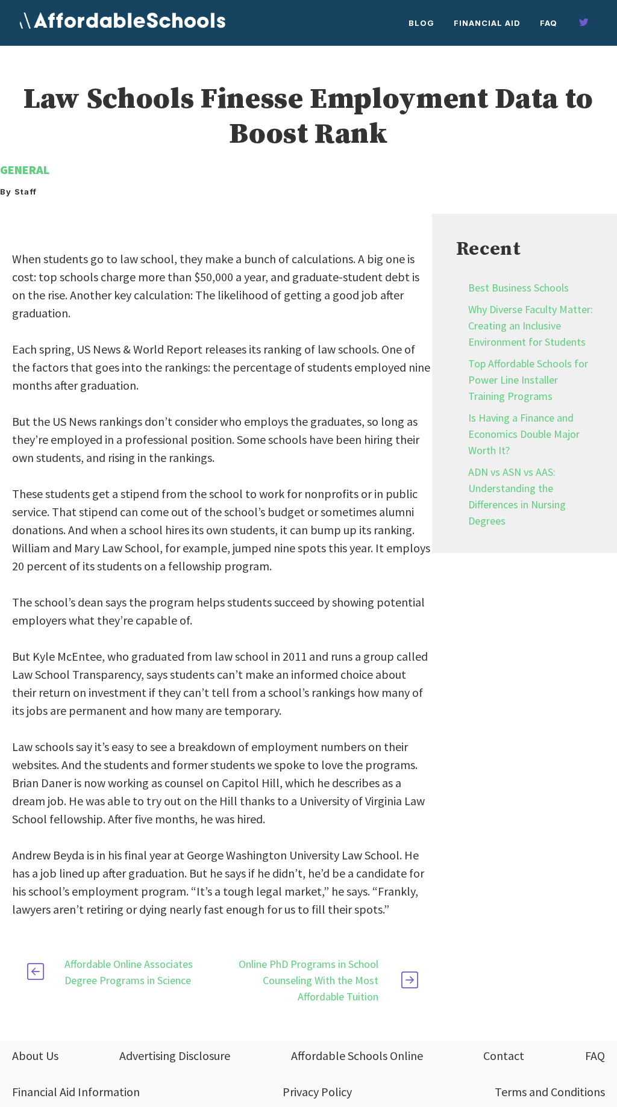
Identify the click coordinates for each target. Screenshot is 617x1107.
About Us (35, 1055)
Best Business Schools (518, 288)
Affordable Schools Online (357, 1055)
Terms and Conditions (550, 1091)
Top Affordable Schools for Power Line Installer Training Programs (528, 380)
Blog (421, 23)
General (24, 169)
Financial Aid (487, 23)
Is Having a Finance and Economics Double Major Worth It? (524, 434)
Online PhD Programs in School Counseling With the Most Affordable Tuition (308, 980)
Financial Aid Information (76, 1091)
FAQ (548, 23)
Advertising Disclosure (174, 1055)
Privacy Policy (317, 1091)
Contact (503, 1055)
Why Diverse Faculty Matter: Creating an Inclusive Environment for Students (530, 325)
